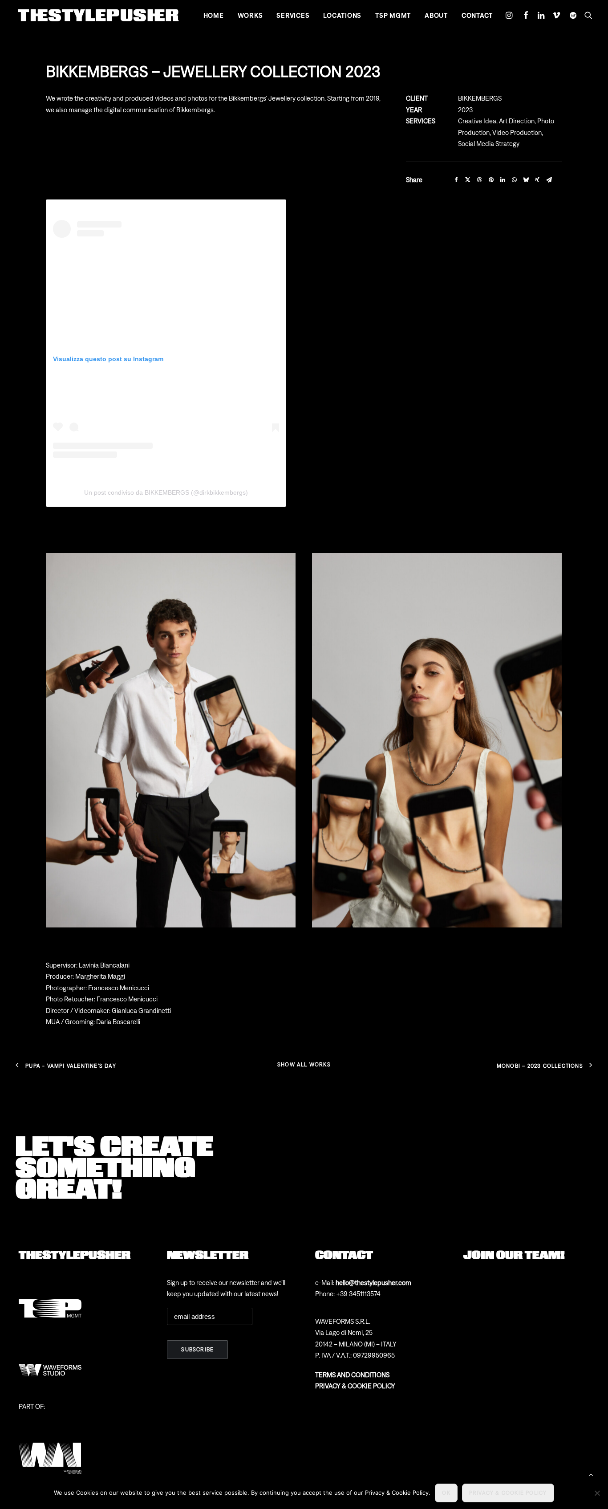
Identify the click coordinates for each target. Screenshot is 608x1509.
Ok (446, 1493)
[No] (596, 1493)
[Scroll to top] (591, 1474)
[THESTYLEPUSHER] (98, 15)
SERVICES (292, 15)
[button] (510, 15)
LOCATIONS (342, 15)
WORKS (250, 15)
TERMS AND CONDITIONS (352, 1375)
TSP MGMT (393, 15)
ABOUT (436, 15)
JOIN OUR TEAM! (514, 1254)
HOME (213, 15)
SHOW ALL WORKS (304, 1065)
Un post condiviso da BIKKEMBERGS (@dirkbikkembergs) (166, 492)
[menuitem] (213, 15)
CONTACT (477, 15)
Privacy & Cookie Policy (508, 1493)
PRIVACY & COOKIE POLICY (355, 1386)
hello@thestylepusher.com (373, 1282)
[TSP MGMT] (50, 1297)
